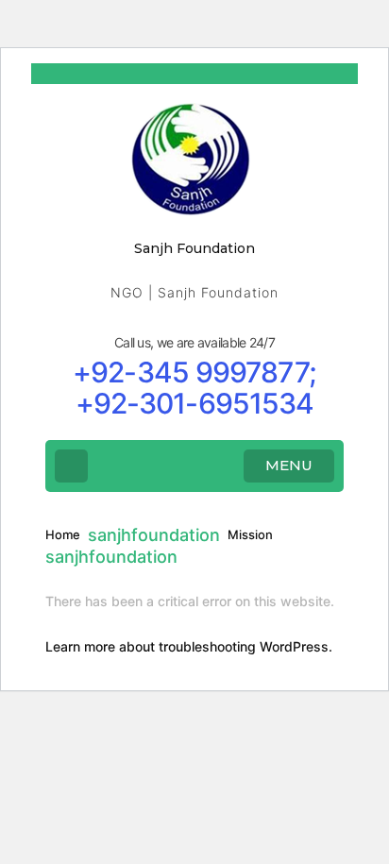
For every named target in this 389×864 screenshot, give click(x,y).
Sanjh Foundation (194, 248)
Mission (250, 534)
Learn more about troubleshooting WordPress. (188, 646)
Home (62, 534)
